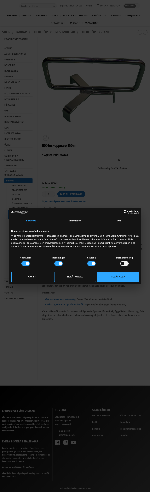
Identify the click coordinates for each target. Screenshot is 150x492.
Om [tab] (119, 220)
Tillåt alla (118, 276)
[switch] (58, 263)
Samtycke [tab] (31, 220)
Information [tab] (75, 220)
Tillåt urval (75, 276)
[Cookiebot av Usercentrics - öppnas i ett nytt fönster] (126, 212)
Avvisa (32, 276)
